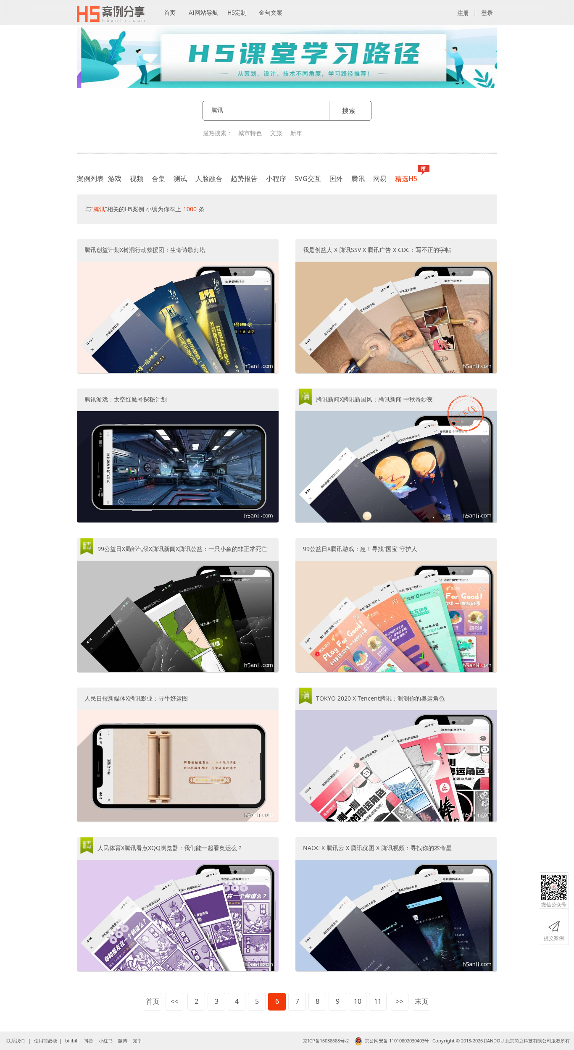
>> (399, 1001)
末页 (421, 1001)
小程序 (276, 178)
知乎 (137, 1040)
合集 (158, 178)
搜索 (348, 110)
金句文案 (270, 12)
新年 (296, 133)
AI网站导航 (203, 12)
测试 (180, 178)
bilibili (72, 1040)
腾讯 (358, 178)
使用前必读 (45, 1040)
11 (378, 1001)
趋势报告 (244, 178)
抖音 (88, 1040)
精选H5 (406, 178)
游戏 (114, 178)
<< (174, 1001)
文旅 (276, 133)
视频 (136, 178)
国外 (336, 178)
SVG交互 (308, 178)
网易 (380, 178)
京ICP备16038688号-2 (326, 1040)
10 (357, 1001)
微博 (122, 1040)
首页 (170, 12)
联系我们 (15, 1040)
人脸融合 (208, 178)
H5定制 (237, 12)
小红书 (106, 1040)
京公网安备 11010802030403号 (397, 1040)
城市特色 (250, 133)
